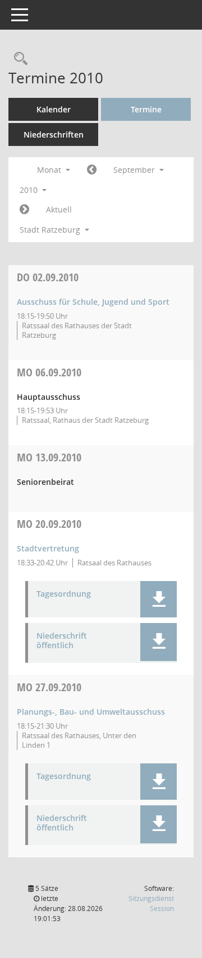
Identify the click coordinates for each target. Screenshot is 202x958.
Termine (146, 109)
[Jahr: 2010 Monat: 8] (92, 170)
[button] (158, 599)
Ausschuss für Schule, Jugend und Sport (93, 301)
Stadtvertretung (48, 548)
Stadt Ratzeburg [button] (51, 229)
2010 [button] (30, 190)
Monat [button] (50, 169)
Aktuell (59, 209)
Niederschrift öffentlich (61, 640)
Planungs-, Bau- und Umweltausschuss (91, 711)
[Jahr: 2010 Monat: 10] (24, 210)
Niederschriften (54, 134)
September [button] (135, 169)
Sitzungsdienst (151, 903)
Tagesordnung (63, 594)
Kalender (53, 109)
